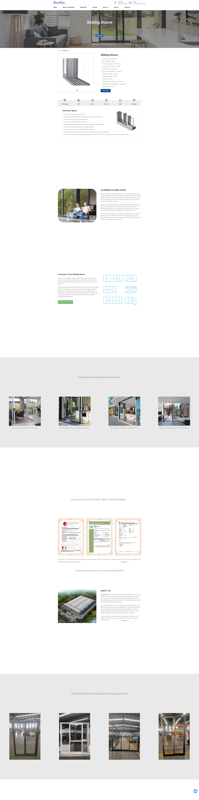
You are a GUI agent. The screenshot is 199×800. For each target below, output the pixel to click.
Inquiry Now (105, 90)
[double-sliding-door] (76, 71)
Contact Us (99, 35)
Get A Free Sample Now (65, 302)
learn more (124, 562)
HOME (59, 50)
